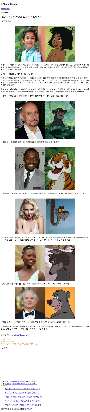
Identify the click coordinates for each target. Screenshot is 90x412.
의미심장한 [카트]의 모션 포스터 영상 (20, 381)
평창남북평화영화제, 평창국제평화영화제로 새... (24, 397)
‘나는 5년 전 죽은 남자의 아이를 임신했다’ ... (22, 393)
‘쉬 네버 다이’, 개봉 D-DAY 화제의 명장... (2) (22, 389)
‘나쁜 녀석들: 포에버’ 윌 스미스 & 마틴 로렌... (22, 401)
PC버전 (29, 409)
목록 (5, 348)
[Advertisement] (18, 354)
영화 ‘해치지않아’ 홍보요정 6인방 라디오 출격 (23, 405)
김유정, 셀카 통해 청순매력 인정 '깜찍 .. (21, 384)
